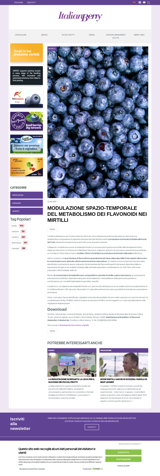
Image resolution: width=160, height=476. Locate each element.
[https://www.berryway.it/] (26, 123)
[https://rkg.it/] (26, 100)
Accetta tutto (123, 452)
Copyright (15, 248)
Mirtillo (14, 226)
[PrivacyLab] (97, 469)
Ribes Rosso (16, 243)
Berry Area (139, 35)
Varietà (15, 211)
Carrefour (15, 237)
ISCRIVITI (92, 427)
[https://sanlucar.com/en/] (26, 146)
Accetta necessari (123, 459)
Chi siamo (18, 2)
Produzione (17, 195)
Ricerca (52, 48)
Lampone (15, 231)
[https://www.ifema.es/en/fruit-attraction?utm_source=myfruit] (26, 168)
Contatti (31, 2)
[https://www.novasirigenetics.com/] (26, 54)
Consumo (16, 203)
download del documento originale (74, 325)
